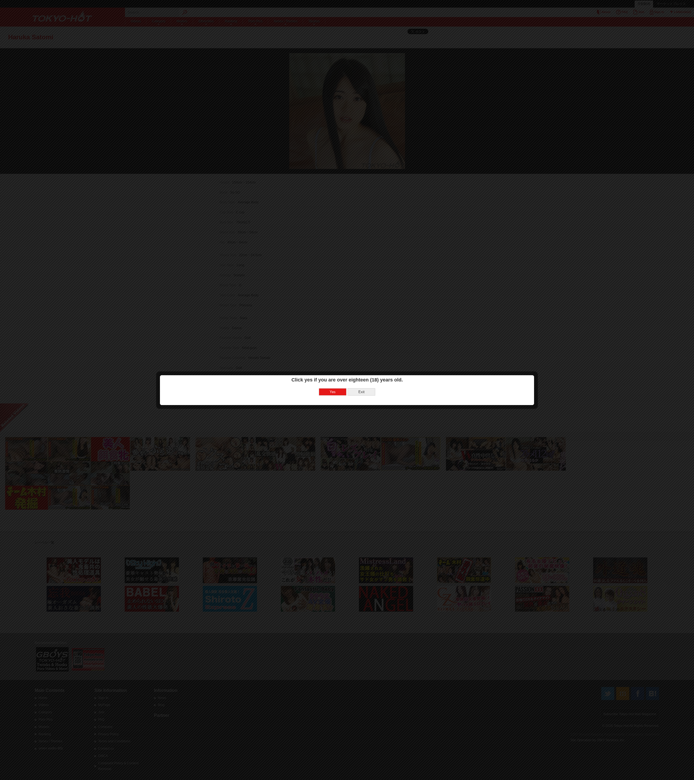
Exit (361, 392)
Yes (333, 392)
